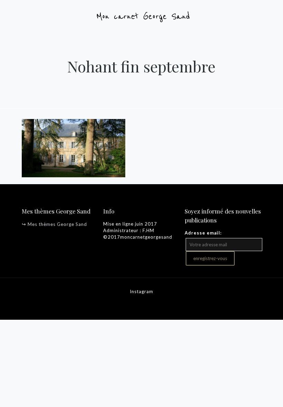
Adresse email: (203, 233)
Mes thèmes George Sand (57, 224)
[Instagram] (141, 305)
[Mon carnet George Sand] (141, 15)
